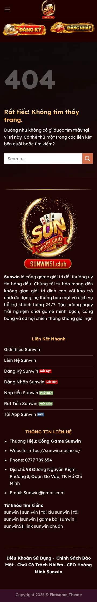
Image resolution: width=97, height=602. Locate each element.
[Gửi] (87, 158)
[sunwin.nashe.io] (48, 9)
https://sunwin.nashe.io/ (55, 450)
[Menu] (7, 9)
